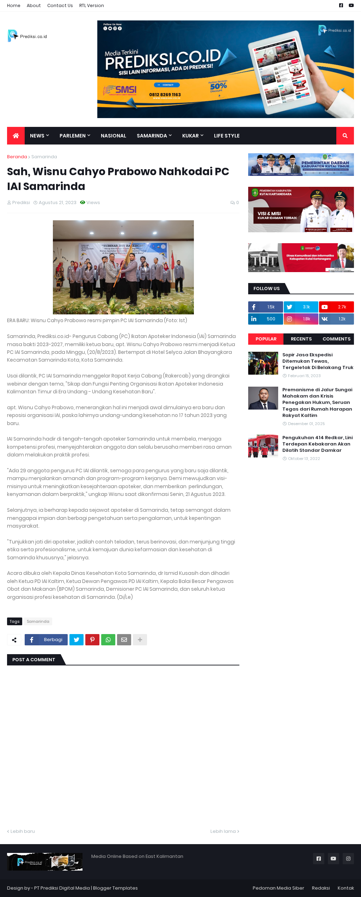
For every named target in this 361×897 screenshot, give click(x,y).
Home (13, 5)
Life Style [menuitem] (227, 135)
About (34, 5)
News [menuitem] (37, 135)
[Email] (124, 639)
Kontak (346, 888)
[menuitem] (16, 136)
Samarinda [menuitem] (152, 135)
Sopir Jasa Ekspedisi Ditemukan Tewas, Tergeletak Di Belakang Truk (318, 361)
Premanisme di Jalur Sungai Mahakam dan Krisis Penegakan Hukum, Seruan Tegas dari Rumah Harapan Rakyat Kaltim (317, 403)
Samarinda (44, 156)
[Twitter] (76, 639)
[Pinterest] (92, 639)
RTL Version (91, 5)
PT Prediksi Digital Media (62, 888)
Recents (301, 339)
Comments (336, 339)
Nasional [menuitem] (113, 135)
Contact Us (60, 5)
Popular (266, 339)
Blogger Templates (115, 888)
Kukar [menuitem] (190, 135)
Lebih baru (23, 831)
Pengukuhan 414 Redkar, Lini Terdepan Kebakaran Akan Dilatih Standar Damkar (317, 444)
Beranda (17, 156)
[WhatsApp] (108, 639)
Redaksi (321, 888)
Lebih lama (223, 831)
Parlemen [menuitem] (73, 135)
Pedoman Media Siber (278, 888)
